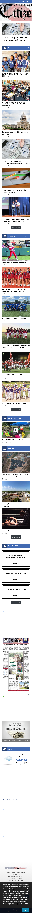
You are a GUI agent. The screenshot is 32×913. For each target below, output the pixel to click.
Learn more (16, 910)
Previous (3, 33)
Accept (26, 910)
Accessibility (24, 1)
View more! (16, 227)
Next (28, 33)
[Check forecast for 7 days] (7, 760)
